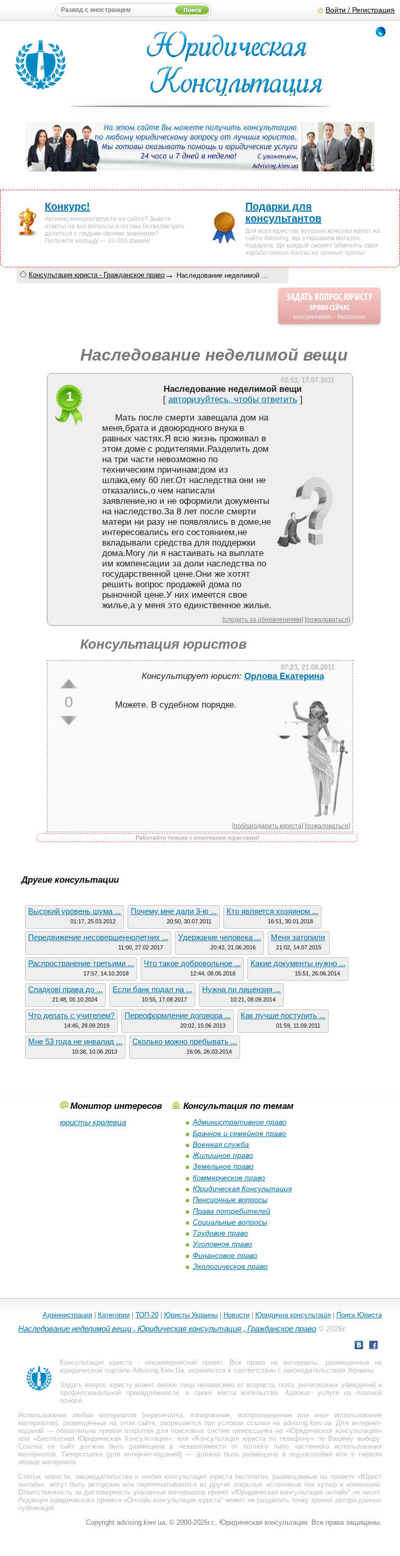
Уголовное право (222, 1244)
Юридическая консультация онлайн (291, 1492)
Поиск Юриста (359, 1315)
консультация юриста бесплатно (216, 1476)
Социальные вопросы (230, 1222)
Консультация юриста (96, 1362)
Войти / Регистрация (360, 10)
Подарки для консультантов (283, 212)
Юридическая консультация (333, 1431)
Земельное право (223, 1166)
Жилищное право (223, 1155)
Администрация (67, 1315)
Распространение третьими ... (81, 963)
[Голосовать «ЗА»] (68, 683)
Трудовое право (220, 1233)
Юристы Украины (191, 1315)
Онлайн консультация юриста (174, 1500)
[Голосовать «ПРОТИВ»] (68, 720)
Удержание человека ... (219, 937)
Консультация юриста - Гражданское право (97, 275)
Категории (114, 1315)
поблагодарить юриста (268, 825)
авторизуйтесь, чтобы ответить (232, 399)
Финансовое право (225, 1255)
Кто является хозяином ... (272, 911)
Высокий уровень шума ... (74, 911)
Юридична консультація (293, 1315)
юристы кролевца (93, 1122)
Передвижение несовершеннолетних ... (98, 937)
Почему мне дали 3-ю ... (174, 911)
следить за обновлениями (263, 619)
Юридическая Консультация (242, 1188)
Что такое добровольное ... (192, 963)
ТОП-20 (146, 1315)
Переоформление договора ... (177, 1015)
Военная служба (221, 1144)
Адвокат (298, 1393)
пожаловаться (327, 619)
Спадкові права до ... (65, 989)
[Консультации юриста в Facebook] (373, 1346)
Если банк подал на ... (152, 989)
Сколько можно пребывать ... (184, 1041)
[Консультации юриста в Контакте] (359, 1346)
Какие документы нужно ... (298, 963)
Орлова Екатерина (284, 676)
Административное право (239, 1122)
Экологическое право (230, 1266)
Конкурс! (67, 206)
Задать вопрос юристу (96, 1385)
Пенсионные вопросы (230, 1199)
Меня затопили (298, 937)
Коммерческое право (229, 1178)
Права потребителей (231, 1211)
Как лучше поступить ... (283, 1015)
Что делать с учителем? (71, 1015)
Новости (236, 1315)
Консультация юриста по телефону (252, 1438)
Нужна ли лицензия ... (241, 989)
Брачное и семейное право (239, 1133)
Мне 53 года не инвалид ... (75, 1041)
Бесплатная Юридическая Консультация (102, 1438)
